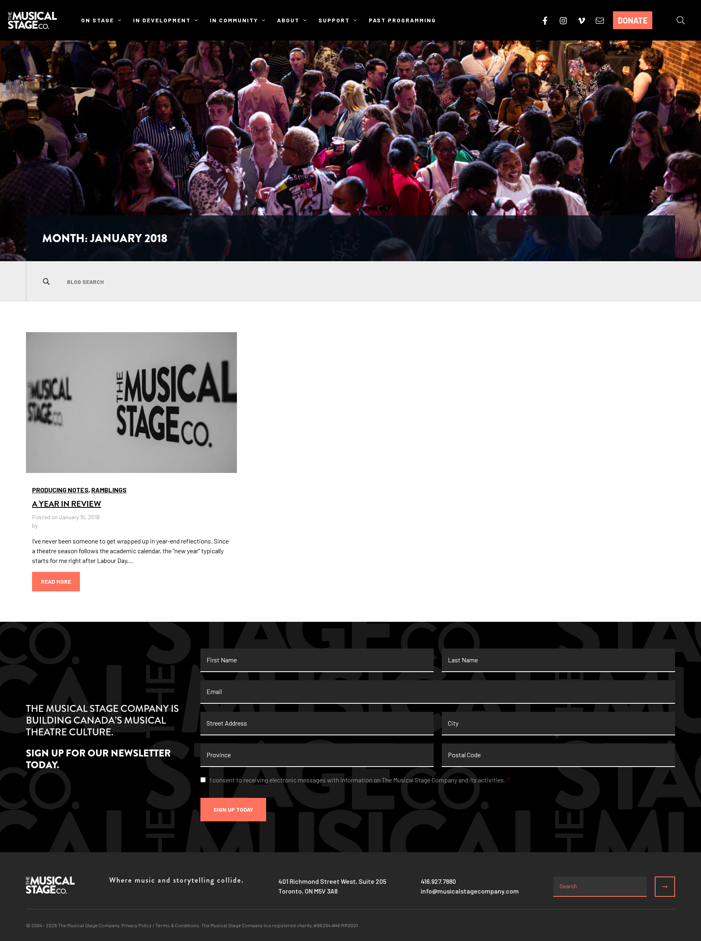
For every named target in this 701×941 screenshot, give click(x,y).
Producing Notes (60, 490)
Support (334, 20)
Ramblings (109, 490)
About (288, 20)
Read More (56, 581)
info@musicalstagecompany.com (470, 891)
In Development (162, 20)
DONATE (632, 20)
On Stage (97, 20)
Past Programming (402, 20)
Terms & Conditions (177, 925)
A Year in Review (66, 504)
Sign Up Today (233, 809)
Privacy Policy (136, 925)
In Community (234, 20)
